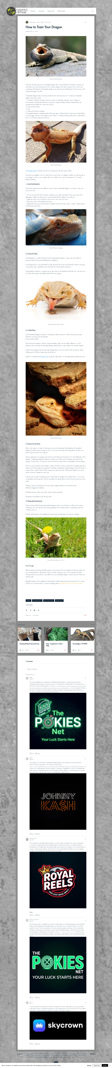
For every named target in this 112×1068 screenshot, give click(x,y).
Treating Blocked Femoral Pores (29, 644)
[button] (92, 11)
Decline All (96, 1065)
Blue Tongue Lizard (48, 600)
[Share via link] (38, 610)
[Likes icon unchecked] (31, 754)
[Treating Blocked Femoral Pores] (29, 634)
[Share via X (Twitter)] (30, 610)
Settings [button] (89, 1065)
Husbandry (41, 11)
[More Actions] (85, 678)
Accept (105, 1065)
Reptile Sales (51, 11)
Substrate (32, 11)
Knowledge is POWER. (80, 644)
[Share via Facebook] (26, 610)
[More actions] (85, 22)
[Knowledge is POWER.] (82, 634)
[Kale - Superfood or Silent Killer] (56, 634)
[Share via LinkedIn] (34, 610)
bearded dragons (37, 600)
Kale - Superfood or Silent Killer (54, 645)
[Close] (110, 1065)
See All (93, 624)
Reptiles (28, 600)
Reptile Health (61, 11)
